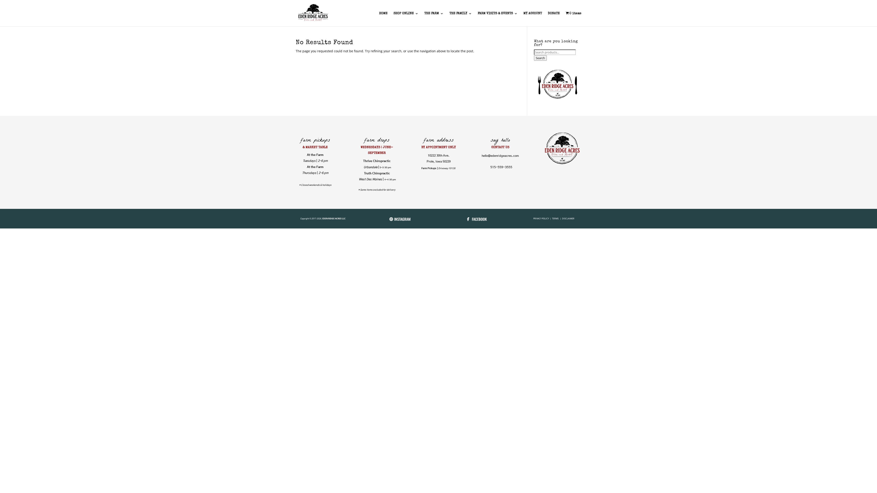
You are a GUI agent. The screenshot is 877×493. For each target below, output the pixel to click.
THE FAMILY (458, 13)
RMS (557, 218)
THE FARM (431, 13)
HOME (383, 13)
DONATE (554, 13)
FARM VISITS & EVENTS (495, 13)
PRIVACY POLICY (541, 218)
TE (553, 218)
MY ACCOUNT (532, 13)
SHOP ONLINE (404, 13)
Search (540, 58)
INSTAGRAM (402, 219)
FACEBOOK (479, 219)
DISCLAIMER (568, 218)
